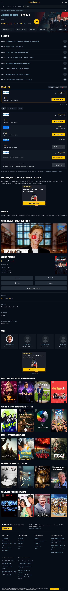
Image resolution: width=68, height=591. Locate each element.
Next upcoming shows (24, 557)
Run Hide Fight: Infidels (8, 561)
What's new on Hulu (57, 552)
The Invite (5, 550)
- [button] (20, 41)
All (3, 108)
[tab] (34, 41)
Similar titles (62, 29)
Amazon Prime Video (41, 541)
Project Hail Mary (7, 548)
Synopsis (42, 29)
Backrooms (5, 541)
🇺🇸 (62, 87)
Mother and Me (6, 563)
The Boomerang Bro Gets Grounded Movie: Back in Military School (9, 573)
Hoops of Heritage (7, 566)
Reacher (20, 546)
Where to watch (7, 29)
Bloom (4, 568)
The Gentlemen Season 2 (25, 563)
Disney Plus (38, 546)
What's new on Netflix (57, 538)
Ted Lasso (21, 541)
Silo (19, 548)
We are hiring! (7, 528)
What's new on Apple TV (58, 545)
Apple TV (37, 543)
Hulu (36, 548)
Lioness (20, 543)
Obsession (5, 538)
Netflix (37, 538)
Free (20, 108)
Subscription (12, 108)
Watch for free (21, 29)
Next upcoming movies (8, 557)
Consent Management (35, 528)
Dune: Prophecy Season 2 (25, 561)
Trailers (52, 29)
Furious (20, 538)
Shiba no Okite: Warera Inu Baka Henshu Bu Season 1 (25, 576)
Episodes (32, 29)
